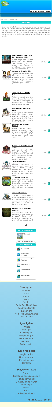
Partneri (26, 373)
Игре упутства (26, 357)
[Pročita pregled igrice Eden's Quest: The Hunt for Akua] (49, 99)
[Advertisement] (8, 46)
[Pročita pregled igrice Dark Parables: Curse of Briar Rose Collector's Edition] (49, 62)
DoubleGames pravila (26, 382)
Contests (26, 363)
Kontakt (26, 387)
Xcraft (26, 293)
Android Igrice (25, 275)
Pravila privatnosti (26, 379)
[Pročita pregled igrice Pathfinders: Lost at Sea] (49, 183)
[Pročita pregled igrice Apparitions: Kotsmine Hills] (49, 77)
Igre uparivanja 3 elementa (26, 259)
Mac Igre (26, 330)
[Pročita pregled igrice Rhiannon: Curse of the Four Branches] (49, 215)
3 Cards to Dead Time (19, 193)
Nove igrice (26, 287)
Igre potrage (25, 248)
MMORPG (26, 341)
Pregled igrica (26, 354)
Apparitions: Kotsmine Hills (21, 71)
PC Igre (26, 327)
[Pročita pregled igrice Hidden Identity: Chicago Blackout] (49, 130)
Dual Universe (26, 316)
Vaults (26, 302)
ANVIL (26, 296)
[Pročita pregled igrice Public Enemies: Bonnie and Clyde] (49, 115)
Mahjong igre (25, 264)
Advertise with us (26, 393)
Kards (26, 299)
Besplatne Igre (26, 335)
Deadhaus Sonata (26, 308)
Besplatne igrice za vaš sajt (26, 376)
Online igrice (26, 332)
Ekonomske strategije (25, 254)
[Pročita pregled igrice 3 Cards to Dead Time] (49, 199)
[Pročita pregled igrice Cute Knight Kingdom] (49, 168)
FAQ (26, 390)
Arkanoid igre (25, 270)
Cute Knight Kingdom (19, 161)
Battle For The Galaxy (26, 305)
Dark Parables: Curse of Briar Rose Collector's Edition (22, 56)
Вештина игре (26, 338)
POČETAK (3, 19)
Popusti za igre (26, 360)
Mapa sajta (26, 384)
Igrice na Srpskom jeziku (26, 241)
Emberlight (26, 311)
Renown (26, 290)
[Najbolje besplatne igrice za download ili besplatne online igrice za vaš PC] (5, 4)
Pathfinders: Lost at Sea (20, 177)
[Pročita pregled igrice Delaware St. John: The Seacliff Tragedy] (49, 152)
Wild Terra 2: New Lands (26, 314)
